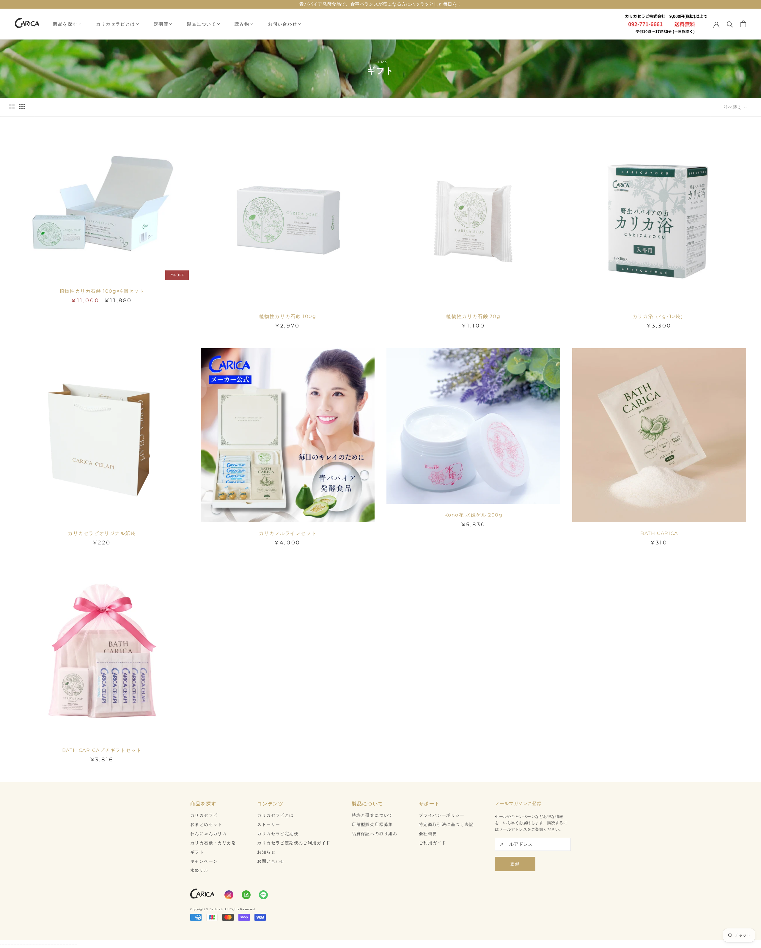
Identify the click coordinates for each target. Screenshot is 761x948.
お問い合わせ (282, 23)
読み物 (242, 23)
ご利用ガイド (432, 842)
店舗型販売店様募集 (372, 824)
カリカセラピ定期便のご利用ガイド (293, 842)
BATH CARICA (659, 533)
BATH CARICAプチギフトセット (101, 750)
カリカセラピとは (115, 23)
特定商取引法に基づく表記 (446, 824)
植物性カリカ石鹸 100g (287, 316)
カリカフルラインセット (288, 533)
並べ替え (733, 107)
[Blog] (246, 894)
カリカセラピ (204, 815)
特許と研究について (372, 815)
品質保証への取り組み (374, 833)
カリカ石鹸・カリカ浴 (213, 842)
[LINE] (263, 894)
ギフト (197, 852)
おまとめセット (206, 824)
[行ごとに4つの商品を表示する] (22, 106)
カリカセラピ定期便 (277, 833)
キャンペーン (204, 861)
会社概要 (428, 833)
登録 (515, 864)
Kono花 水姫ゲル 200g (473, 515)
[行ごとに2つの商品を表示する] (12, 106)
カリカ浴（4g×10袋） (659, 316)
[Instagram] (228, 894)
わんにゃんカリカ (208, 833)
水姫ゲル (199, 870)
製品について (201, 23)
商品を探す (65, 23)
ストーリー (268, 824)
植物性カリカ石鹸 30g (473, 316)
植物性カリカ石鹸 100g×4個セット (101, 291)
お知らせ (266, 852)
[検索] (730, 24)
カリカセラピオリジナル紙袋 (102, 533)
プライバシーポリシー (442, 815)
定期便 (161, 23)
